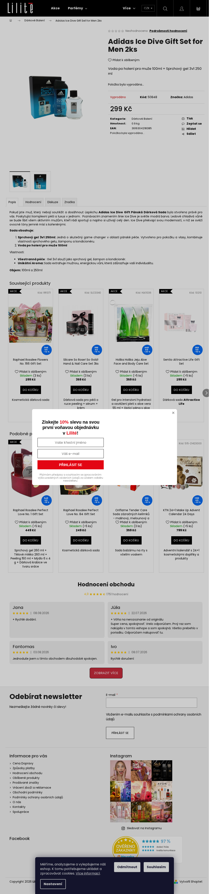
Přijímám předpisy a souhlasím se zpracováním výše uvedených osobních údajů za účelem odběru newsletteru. (70, 477)
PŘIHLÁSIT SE (70, 465)
